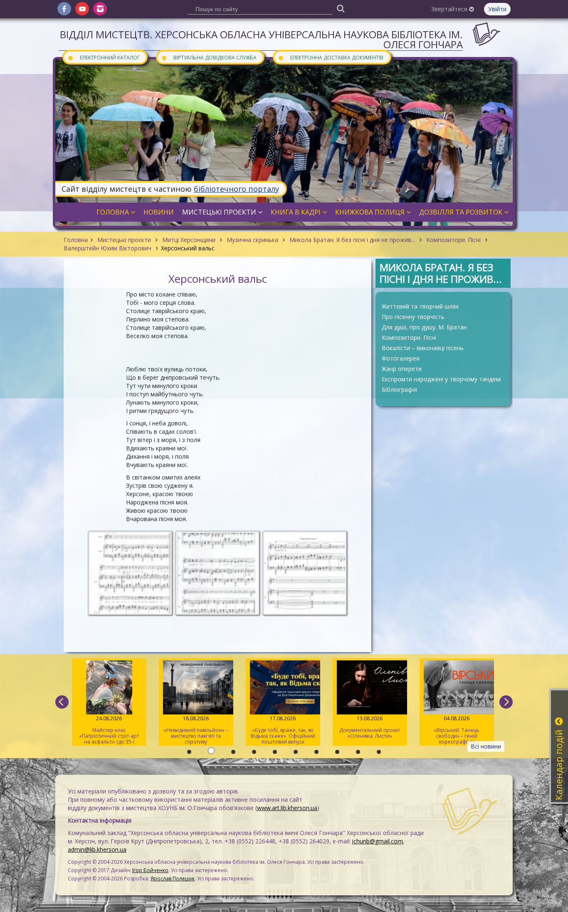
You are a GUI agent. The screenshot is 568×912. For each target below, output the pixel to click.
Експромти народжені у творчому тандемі (441, 379)
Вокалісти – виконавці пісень (423, 348)
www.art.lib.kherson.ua (287, 808)
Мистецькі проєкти (124, 240)
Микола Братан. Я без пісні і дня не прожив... (352, 240)
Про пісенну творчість (413, 317)
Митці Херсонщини (189, 240)
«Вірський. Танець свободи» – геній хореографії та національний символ (370, 730)
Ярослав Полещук (173, 878)
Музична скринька (252, 240)
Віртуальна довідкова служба (209, 57)
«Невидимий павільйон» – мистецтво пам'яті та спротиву (109, 730)
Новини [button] (158, 212)
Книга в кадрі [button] (296, 212)
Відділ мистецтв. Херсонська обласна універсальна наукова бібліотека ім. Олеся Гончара (261, 39)
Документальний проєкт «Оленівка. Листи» (283, 727)
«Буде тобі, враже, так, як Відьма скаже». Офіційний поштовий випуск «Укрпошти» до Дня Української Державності (196, 730)
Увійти (497, 9)
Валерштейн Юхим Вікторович (108, 248)
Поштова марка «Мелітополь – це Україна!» (457, 730)
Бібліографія (399, 389)
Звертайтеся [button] (450, 9)
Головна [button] (112, 212)
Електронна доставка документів (330, 57)
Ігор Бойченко (150, 870)
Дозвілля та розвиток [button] (460, 212)
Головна (76, 240)
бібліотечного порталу (236, 189)
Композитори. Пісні (453, 240)
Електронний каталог (103, 57)
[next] (506, 702)
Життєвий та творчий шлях (420, 306)
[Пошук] (340, 8)
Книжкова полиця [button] (370, 212)
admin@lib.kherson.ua (97, 849)
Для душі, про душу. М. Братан (424, 327)
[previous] (62, 702)
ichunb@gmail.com (377, 841)
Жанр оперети (402, 369)
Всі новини (486, 746)
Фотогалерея (401, 358)
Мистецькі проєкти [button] (219, 212)
